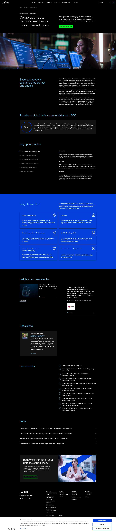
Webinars (87, 497)
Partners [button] (56, 2)
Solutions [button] (40, 2)
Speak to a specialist (65, 26)
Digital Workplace (49, 497)
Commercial (61, 496)
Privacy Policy (49, 517)
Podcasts (87, 496)
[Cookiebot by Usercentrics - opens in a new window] (11, 529)
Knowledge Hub (88, 492)
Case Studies (88, 494)
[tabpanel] (77, 169)
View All (23, 301)
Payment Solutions (50, 505)
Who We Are (74, 492)
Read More (33, 353)
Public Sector (33, 7)
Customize (101, 524)
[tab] (30, 151)
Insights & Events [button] (66, 2)
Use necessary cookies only (102, 528)
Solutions (48, 491)
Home (21, 7)
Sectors (26, 7)
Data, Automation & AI (50, 496)
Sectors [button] (48, 2)
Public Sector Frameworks (64, 494)
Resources (87, 491)
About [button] (33, 2)
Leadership (74, 494)
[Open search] (113, 2)
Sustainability (75, 499)
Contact (76, 2)
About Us (74, 491)
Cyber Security (49, 499)
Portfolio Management (50, 500)
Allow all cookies (102, 520)
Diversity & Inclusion (76, 497)
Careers (73, 496)
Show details (23, 528)
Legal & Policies (50, 515)
